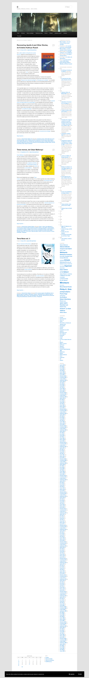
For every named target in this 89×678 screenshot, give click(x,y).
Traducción (62, 357)
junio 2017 (62, 517)
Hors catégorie (63, 334)
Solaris (64, 301)
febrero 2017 (62, 522)
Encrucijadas (62, 325)
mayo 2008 (62, 615)
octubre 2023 (62, 412)
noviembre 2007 (63, 623)
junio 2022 (62, 434)
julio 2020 (62, 465)
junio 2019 (62, 483)
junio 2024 (62, 401)
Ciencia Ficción (24, 138)
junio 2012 (62, 600)
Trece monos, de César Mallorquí (30, 149)
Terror (61, 356)
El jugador (26, 294)
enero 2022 (62, 441)
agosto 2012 (62, 597)
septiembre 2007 (63, 626)
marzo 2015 (62, 554)
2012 (36, 293)
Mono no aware (26, 295)
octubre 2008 (62, 609)
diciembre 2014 (63, 558)
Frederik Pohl (69, 263)
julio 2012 (62, 598)
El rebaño (36, 227)
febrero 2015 (62, 555)
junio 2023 (62, 417)
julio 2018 (62, 499)
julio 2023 (62, 416)
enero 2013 (62, 590)
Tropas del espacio (34, 231)
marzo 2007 (62, 634)
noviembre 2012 (63, 593)
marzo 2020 (62, 471)
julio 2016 (62, 532)
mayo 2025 (62, 385)
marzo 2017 (62, 521)
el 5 (27, 72)
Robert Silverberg (65, 299)
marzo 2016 (62, 537)
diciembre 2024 (63, 392)
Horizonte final (31, 141)
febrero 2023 (62, 423)
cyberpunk (62, 260)
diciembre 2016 (63, 525)
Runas (61, 301)
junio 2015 (62, 550)
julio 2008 (62, 612)
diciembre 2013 (63, 575)
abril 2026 (62, 370)
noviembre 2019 (63, 476)
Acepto (80, 674)
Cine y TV (62, 320)
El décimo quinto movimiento (28, 227)
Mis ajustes (71, 674)
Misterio (61, 342)
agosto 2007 (62, 627)
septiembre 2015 (63, 546)
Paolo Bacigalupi (33, 295)
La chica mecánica (40, 275)
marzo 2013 (62, 587)
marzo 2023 (62, 421)
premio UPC (34, 142)
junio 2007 (62, 630)
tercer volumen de (24, 243)
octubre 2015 (62, 544)
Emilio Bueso (30, 294)
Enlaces (51, 33)
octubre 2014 (62, 561)
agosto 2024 (62, 398)
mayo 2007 (62, 631)
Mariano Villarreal (49, 294)
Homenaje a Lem (63, 332)
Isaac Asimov (64, 269)
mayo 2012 (62, 601)
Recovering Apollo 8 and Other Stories (44, 142)
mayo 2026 (62, 369)
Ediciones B (38, 140)
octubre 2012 (62, 594)
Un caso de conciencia (46, 231)
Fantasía (29, 226)
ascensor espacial (41, 293)
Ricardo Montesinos (24, 296)
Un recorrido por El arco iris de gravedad (65, 43)
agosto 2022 (62, 431)
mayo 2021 (62, 452)
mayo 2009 (62, 605)
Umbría (40, 231)
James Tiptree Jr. (64, 274)
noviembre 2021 (63, 443)
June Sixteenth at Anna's (39, 141)
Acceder (47, 657)
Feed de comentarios (49, 660)
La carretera (62, 277)
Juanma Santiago (50, 227)
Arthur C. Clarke (42, 226)
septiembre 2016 (63, 529)
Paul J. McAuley (39, 295)
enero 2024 (62, 407)
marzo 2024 (62, 405)
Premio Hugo (63, 294)
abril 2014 (62, 569)
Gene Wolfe (62, 266)
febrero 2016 (62, 539)
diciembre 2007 (63, 622)
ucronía (23, 143)
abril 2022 (62, 436)
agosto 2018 (62, 497)
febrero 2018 (62, 506)
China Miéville (47, 293)
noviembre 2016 (63, 526)
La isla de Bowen (28, 167)
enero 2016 (62, 540)
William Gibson (63, 312)
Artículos (23, 33)
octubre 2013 (62, 577)
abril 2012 (62, 602)
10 (18, 661)
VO (31, 138)
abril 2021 (62, 453)
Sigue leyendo (20, 135)
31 (18, 665)
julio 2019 (62, 482)
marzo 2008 (62, 617)
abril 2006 (62, 649)
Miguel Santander (20, 295)
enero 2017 (62, 524)
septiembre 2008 (63, 611)
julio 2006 (62, 645)
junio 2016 (62, 533)
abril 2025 (62, 387)
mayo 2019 (62, 485)
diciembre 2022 (63, 425)
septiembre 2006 (63, 642)
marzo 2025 (62, 388)
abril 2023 (62, 420)
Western (61, 360)
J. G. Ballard (64, 272)
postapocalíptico (65, 292)
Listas (61, 338)
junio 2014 (62, 566)
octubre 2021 (62, 445)
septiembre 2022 (63, 430)
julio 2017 (62, 515)
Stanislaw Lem (64, 305)
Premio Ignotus (62, 295)
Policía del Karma (46, 295)
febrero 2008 (62, 619)
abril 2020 (62, 470)
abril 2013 (62, 586)
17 (18, 662)
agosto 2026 (62, 365)
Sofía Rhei (30, 296)
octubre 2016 (62, 528)
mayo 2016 (62, 535)
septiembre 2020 (63, 463)
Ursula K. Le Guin (65, 308)
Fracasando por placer (64, 329)
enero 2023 (62, 424)
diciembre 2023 (63, 409)
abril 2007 (62, 633)
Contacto (65, 33)
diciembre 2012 (63, 591)
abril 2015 (62, 552)
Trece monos (28, 231)
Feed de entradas (48, 658)
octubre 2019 (62, 478)
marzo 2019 (62, 488)
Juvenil (61, 336)
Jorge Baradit (40, 294)
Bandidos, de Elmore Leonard (66, 63)
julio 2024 (62, 399)
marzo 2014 (62, 570)
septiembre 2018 (63, 496)
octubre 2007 (62, 624)
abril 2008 (62, 616)
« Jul (22, 666)
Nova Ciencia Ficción (28, 142)
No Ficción (62, 345)
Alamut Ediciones (64, 245)
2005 (46, 138)
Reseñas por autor (39, 33)
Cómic (61, 321)
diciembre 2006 (63, 638)
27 (29, 664)
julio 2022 (62, 432)
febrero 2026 (62, 373)
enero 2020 (62, 474)
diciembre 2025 (63, 376)
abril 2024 (62, 403)
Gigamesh (68, 266)
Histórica (61, 331)
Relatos (29, 138)
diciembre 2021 (63, 442)
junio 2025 (62, 384)
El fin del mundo (44, 140)
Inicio (18, 33)
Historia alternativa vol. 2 (24, 141)
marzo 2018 (62, 504)
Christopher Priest (68, 256)
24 (18, 664)
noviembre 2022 (63, 427)
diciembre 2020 (63, 459)
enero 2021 (62, 457)
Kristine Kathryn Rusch (48, 141)
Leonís (36, 166)
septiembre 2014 (63, 562)
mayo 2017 (62, 518)
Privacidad (19, 36)
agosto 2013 (62, 580)
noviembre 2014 (63, 559)
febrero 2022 (62, 439)
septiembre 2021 (63, 446)
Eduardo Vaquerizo (20, 294)
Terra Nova (34, 296)
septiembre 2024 (63, 396)
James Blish (44, 227)
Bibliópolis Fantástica (66, 254)
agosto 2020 (62, 464)
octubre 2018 (62, 494)
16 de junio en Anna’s (41, 138)
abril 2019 (62, 486)
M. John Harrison (63, 280)
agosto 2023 (62, 414)
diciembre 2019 (63, 475)
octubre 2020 (62, 461)
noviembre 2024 (63, 394)
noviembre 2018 (63, 493)
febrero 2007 (62, 635)
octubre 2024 (62, 395)
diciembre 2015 (63, 541)
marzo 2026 (62, 372)
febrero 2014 (62, 572)
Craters (26, 140)
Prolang (18, 296)
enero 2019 (62, 490)
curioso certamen (28, 269)
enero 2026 (62, 374)
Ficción (61, 328)
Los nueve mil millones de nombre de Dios (42, 230)
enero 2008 (62, 620)
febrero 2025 (62, 390)
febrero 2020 (62, 472)
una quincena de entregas (44, 131)
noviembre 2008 (63, 608)
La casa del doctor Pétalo (21, 228)
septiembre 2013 (63, 579)
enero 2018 (62, 507)
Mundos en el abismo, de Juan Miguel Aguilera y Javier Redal (66, 168)
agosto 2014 (62, 564)
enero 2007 (62, 637)
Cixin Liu (51, 293)
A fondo (61, 317)
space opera (63, 303)
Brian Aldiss (62, 256)
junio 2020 (62, 467)
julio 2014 (62, 565)
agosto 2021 (62, 448)
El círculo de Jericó (48, 180)
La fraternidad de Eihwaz (31, 164)
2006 (48, 138)
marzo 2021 (62, 454)
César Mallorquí (20, 155)
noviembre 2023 (63, 410)
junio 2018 (62, 500)
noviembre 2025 (63, 377)
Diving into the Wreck (32, 140)
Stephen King (63, 306)
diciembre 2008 (63, 606)
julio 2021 (62, 449)
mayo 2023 (62, 418)
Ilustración (62, 335)
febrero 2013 (62, 588)
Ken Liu (44, 294)
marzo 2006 (62, 651)
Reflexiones (62, 352)
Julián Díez (70, 274)
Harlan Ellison (62, 267)
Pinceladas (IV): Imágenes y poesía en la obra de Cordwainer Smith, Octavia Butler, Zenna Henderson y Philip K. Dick (66, 122)
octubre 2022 (62, 428)
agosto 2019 (62, 481)
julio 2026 (62, 366)
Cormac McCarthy (64, 258)
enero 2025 (62, 391)
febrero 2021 (62, 456)
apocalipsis (68, 248)
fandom (61, 263)
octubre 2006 (62, 641)
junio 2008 (62, 613)
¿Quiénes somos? (58, 33)
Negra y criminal (63, 343)
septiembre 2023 (63, 413)
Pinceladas (62, 347)
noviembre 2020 (63, 460)
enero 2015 (62, 557)
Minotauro (64, 282)
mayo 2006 (62, 648)
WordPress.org (48, 661)
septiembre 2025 (63, 380)
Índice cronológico (30, 33)
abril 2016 (62, 536)
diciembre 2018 (63, 492)
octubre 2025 (62, 378)
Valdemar (62, 310)
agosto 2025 (62, 381)
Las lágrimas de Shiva (32, 163)
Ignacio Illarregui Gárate (32, 50)
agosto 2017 (62, 514)
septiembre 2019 (63, 479)
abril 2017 (62, 519)
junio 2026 (62, 367)
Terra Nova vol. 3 (23, 238)
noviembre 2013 (63, 576)
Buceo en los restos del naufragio (29, 80)
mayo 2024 (62, 402)
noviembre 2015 (63, 543)
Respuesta (24, 232)
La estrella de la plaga (26, 108)
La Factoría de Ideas (64, 278)
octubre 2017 (62, 511)
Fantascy (40, 227)
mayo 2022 (62, 435)
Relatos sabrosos (63, 354)
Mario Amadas (63, 41)
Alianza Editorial (65, 247)
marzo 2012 (62, 604)
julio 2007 (62, 628)
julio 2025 (62, 383)
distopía (67, 260)
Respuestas (39, 296)
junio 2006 (62, 646)
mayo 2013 (62, 584)
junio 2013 (62, 583)
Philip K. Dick (65, 289)
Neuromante (62, 285)
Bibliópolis (63, 252)
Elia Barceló (68, 262)
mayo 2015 (62, 551)
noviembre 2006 (63, 640)
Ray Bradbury (63, 297)
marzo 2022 (62, 438)
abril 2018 (62, 503)
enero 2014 (62, 573)
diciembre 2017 (63, 508)
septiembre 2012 (63, 595)
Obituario (62, 346)
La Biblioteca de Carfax (65, 275)
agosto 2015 (62, 547)
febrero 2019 (62, 489)
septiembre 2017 (63, 512)
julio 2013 (62, 582)
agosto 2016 (62, 530)
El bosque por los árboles (42, 80)
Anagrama (62, 248)
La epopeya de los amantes (32, 228)
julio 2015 (62, 548)
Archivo (46, 33)
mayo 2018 (62, 501)
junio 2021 (62, 450)
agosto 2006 (62, 644)
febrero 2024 (62, 406)
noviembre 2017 (63, 510)
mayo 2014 (62, 568)
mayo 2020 (62, 468)
